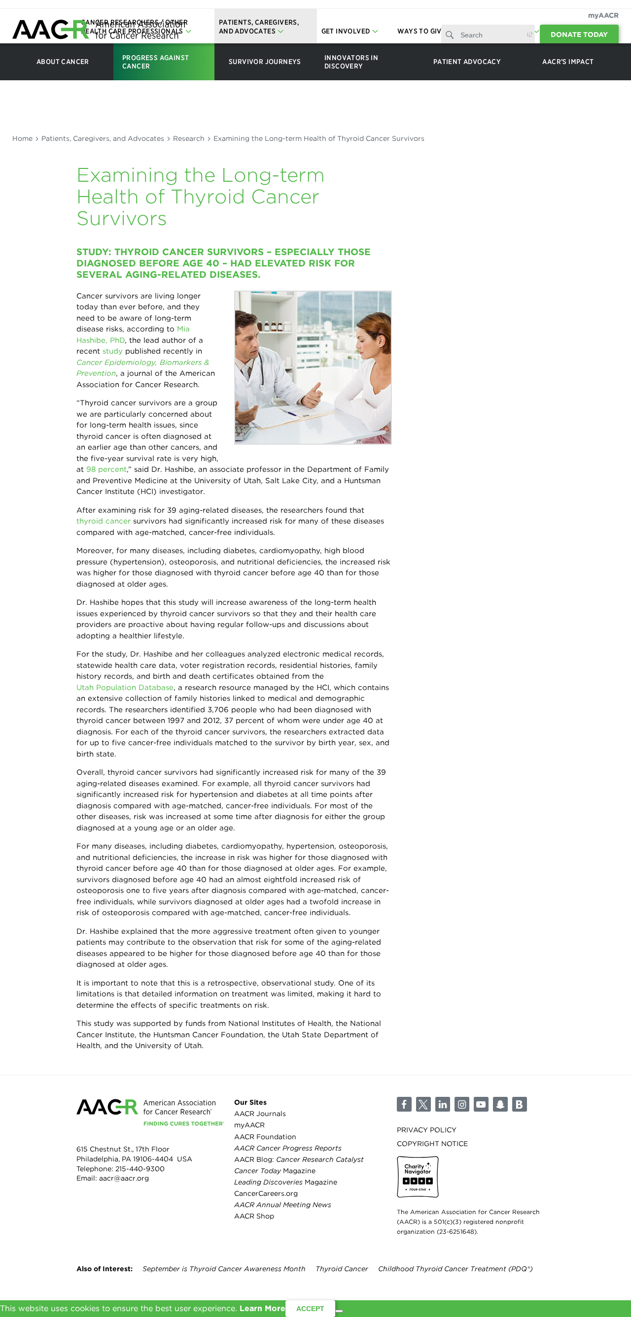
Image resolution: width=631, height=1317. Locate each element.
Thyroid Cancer (342, 1269)
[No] (339, 1311)
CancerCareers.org (266, 1193)
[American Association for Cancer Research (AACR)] (98, 31)
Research (189, 138)
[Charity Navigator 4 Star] (418, 1177)
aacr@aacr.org (124, 1178)
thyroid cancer (103, 521)
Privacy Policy (426, 1130)
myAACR (603, 15)
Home (22, 138)
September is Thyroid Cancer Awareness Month (224, 1269)
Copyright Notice (432, 1144)
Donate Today (579, 34)
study (113, 351)
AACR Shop (254, 1216)
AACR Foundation (265, 1137)
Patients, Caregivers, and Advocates (102, 138)
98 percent (106, 469)
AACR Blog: (299, 1159)
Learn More (262, 1308)
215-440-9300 (140, 1169)
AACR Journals (260, 1114)
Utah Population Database (125, 687)
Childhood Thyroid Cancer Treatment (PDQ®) (455, 1269)
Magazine (275, 1171)
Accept (310, 1309)
